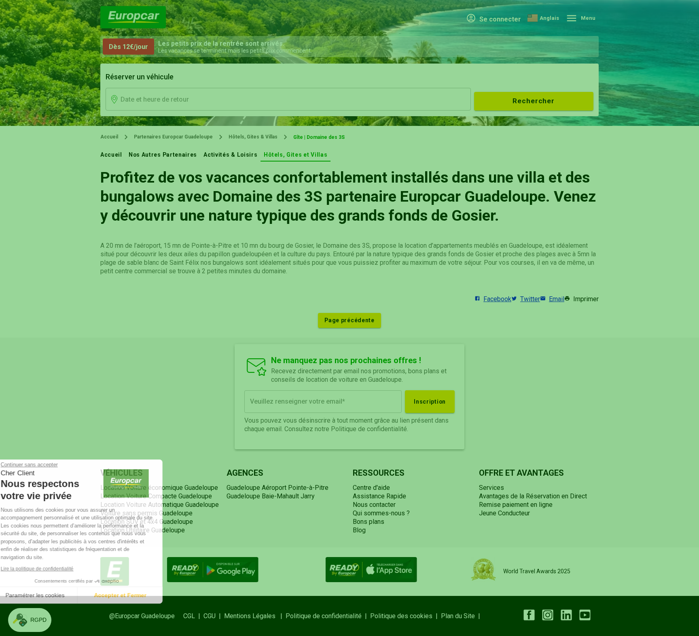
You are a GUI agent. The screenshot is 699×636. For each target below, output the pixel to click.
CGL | (193, 616)
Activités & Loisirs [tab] (230, 154)
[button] (29, 620)
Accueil (109, 137)
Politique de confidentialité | (328, 616)
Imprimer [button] (586, 299)
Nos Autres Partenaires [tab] (163, 154)
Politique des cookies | (405, 616)
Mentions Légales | (255, 616)
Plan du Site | (462, 616)
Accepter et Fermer (136, 595)
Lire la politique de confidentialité (52, 569)
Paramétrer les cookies (50, 595)
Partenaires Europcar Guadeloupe (173, 137)
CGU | (213, 616)
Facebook (497, 299)
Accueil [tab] (111, 154)
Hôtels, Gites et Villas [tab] (295, 154)
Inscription (430, 401)
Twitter (530, 299)
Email (556, 299)
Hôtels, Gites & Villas (253, 137)
